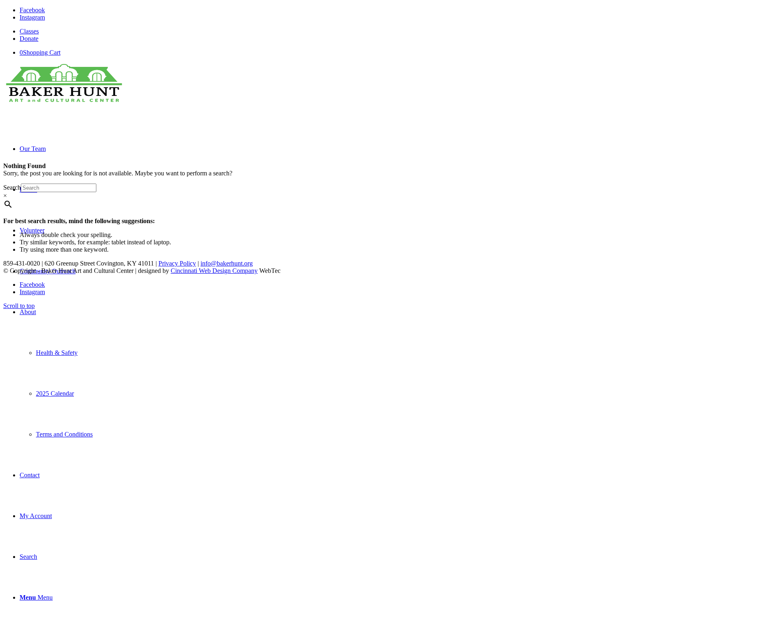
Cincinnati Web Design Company (214, 270)
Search (12, 187)
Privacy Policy (177, 263)
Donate (29, 38)
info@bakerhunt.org (226, 263)
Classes (29, 31)
